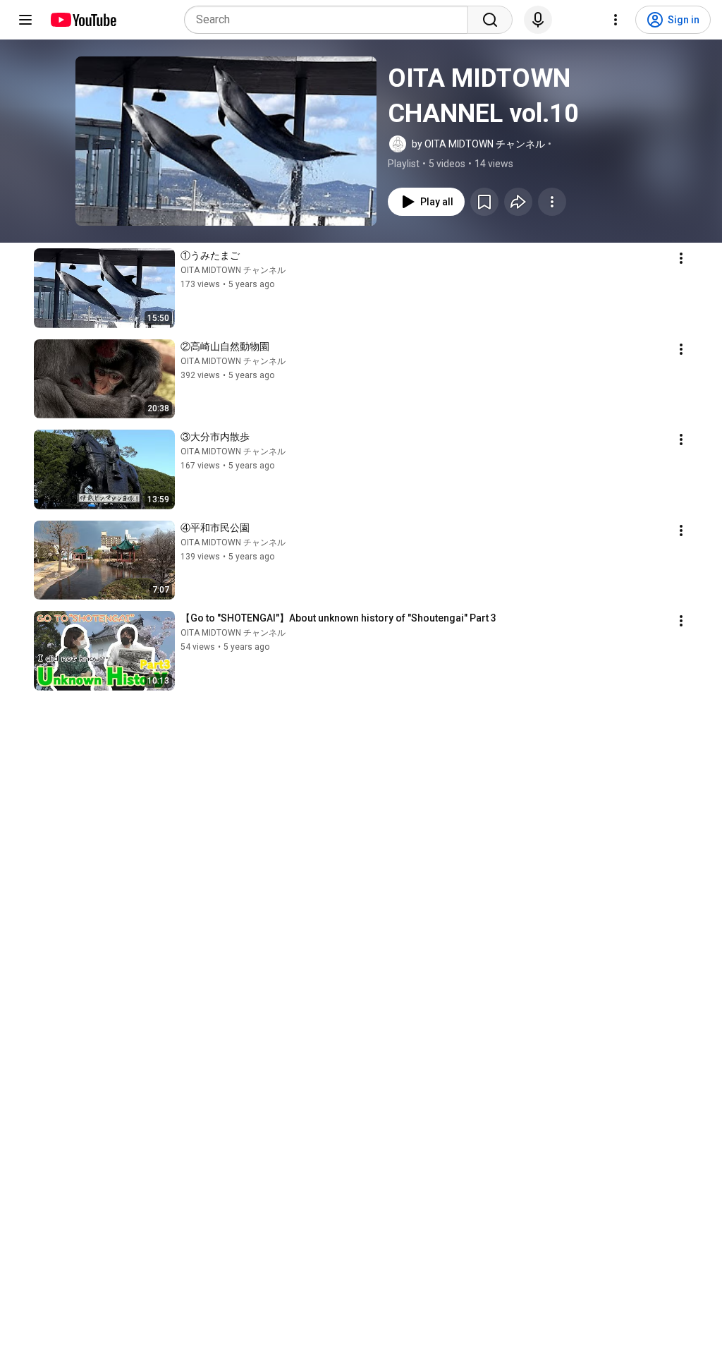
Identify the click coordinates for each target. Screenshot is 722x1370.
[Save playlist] (484, 202)
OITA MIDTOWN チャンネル (233, 270)
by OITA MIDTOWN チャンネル (478, 144)
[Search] (490, 20)
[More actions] (552, 202)
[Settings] (615, 19)
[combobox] (330, 19)
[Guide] (25, 19)
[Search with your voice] (538, 20)
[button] (226, 141)
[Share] (518, 202)
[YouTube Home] (82, 20)
